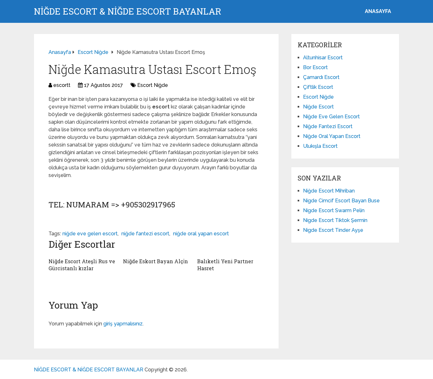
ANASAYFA (378, 11)
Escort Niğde (152, 85)
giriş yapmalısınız (123, 324)
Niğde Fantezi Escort (327, 126)
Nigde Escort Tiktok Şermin (335, 220)
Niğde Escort (318, 107)
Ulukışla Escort (320, 146)
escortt (61, 85)
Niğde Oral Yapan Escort (331, 136)
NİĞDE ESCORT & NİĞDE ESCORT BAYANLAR (127, 11)
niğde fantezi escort (145, 234)
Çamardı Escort (321, 77)
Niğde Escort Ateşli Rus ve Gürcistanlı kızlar (81, 264)
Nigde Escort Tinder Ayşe (333, 230)
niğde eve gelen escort (90, 234)
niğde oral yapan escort (201, 234)
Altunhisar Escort (323, 58)
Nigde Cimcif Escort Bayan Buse (341, 201)
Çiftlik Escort (318, 87)
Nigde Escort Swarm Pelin (334, 210)
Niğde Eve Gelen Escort (331, 117)
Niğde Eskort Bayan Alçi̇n (155, 261)
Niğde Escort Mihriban (329, 191)
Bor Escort (315, 67)
